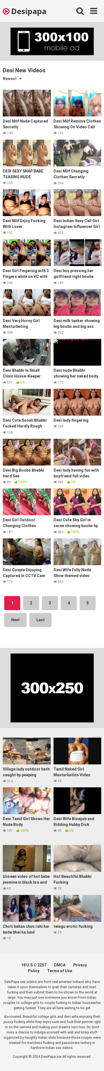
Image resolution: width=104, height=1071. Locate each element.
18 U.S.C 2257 (33, 965)
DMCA (59, 965)
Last (40, 620)
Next (15, 620)
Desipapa (27, 11)
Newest (10, 78)
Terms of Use (59, 971)
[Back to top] (93, 1059)
